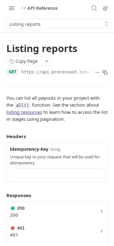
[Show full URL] (97, 72)
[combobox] (57, 173)
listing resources (24, 112)
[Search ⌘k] (94, 8)
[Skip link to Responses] (2, 195)
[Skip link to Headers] (2, 136)
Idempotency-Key (29, 149)
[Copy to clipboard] (105, 72)
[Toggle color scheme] (106, 8)
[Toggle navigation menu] (11, 8)
